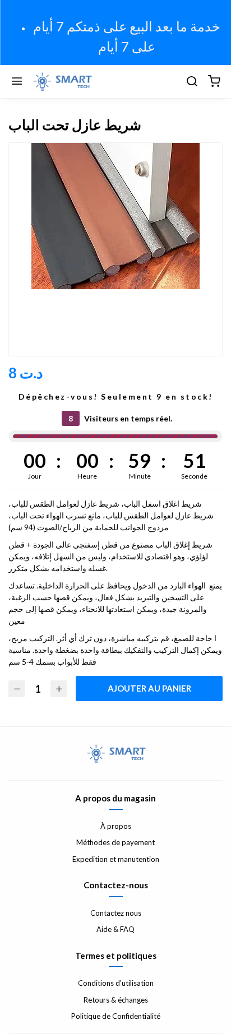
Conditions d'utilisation (116, 983)
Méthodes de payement (115, 842)
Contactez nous (115, 912)
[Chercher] (191, 81)
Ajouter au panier (149, 688)
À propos (115, 826)
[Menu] (16, 81)
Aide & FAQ (115, 929)
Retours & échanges (116, 999)
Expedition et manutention (115, 859)
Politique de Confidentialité (115, 1016)
